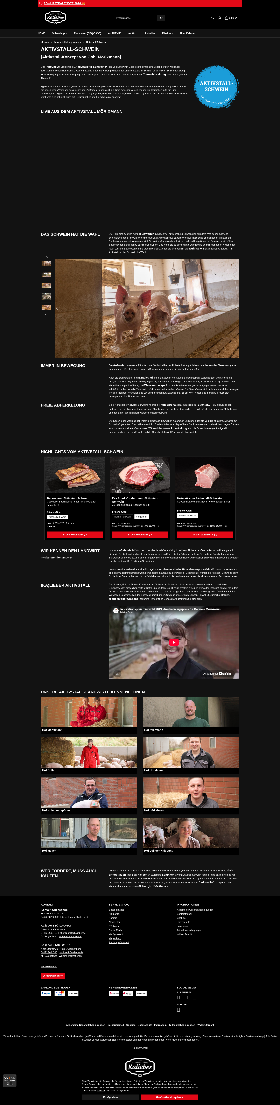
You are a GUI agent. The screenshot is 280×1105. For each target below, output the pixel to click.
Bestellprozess (116, 910)
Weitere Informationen (70, 936)
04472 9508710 (49, 933)
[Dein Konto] (219, 18)
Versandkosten (124, 1040)
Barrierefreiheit (184, 914)
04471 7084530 (49, 952)
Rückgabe (114, 926)
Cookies (181, 918)
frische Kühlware (57, 517)
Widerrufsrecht (184, 934)
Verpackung (115, 938)
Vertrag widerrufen (53, 975)
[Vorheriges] (57, 308)
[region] (140, 308)
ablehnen (101, 1090)
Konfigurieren (111, 1097)
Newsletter (114, 922)
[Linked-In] (188, 997)
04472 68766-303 (50, 917)
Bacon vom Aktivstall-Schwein (68, 498)
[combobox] (136, 18)
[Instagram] (178, 997)
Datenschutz (183, 922)
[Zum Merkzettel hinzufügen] (101, 461)
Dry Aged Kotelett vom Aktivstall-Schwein (135, 500)
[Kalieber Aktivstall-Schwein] (147, 308)
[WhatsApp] (178, 1009)
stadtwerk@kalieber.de (71, 952)
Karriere (113, 918)
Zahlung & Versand (119, 942)
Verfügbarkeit (116, 934)
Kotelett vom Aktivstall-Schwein (199, 498)
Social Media (116, 930)
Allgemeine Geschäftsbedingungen (195, 910)
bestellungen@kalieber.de (75, 917)
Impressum (182, 926)
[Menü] (14, 1076)
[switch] (10, 1083)
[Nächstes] (237, 308)
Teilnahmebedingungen (189, 930)
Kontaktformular (49, 966)
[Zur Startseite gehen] (55, 17)
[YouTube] (194, 997)
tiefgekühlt (141, 516)
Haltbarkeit (114, 914)
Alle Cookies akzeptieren (169, 1097)
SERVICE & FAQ (119, 904)
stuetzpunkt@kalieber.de (73, 933)
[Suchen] (161, 18)
